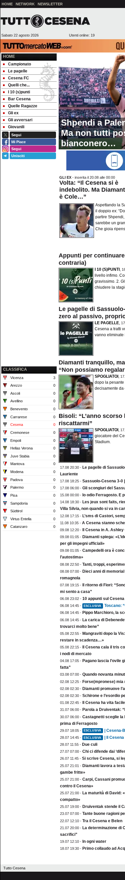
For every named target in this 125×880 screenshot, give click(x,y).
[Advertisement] (29, 331)
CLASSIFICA (15, 369)
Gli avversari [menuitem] (20, 120)
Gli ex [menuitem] (13, 113)
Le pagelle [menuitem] (17, 71)
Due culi (89, 744)
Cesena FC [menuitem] (18, 78)
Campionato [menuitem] (19, 64)
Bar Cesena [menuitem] (19, 99)
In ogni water (94, 841)
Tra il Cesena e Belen (102, 821)
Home (9, 56)
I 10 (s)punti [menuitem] (19, 92)
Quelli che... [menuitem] (19, 85)
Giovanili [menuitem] (16, 127)
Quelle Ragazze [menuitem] (22, 106)
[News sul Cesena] (45, 21)
